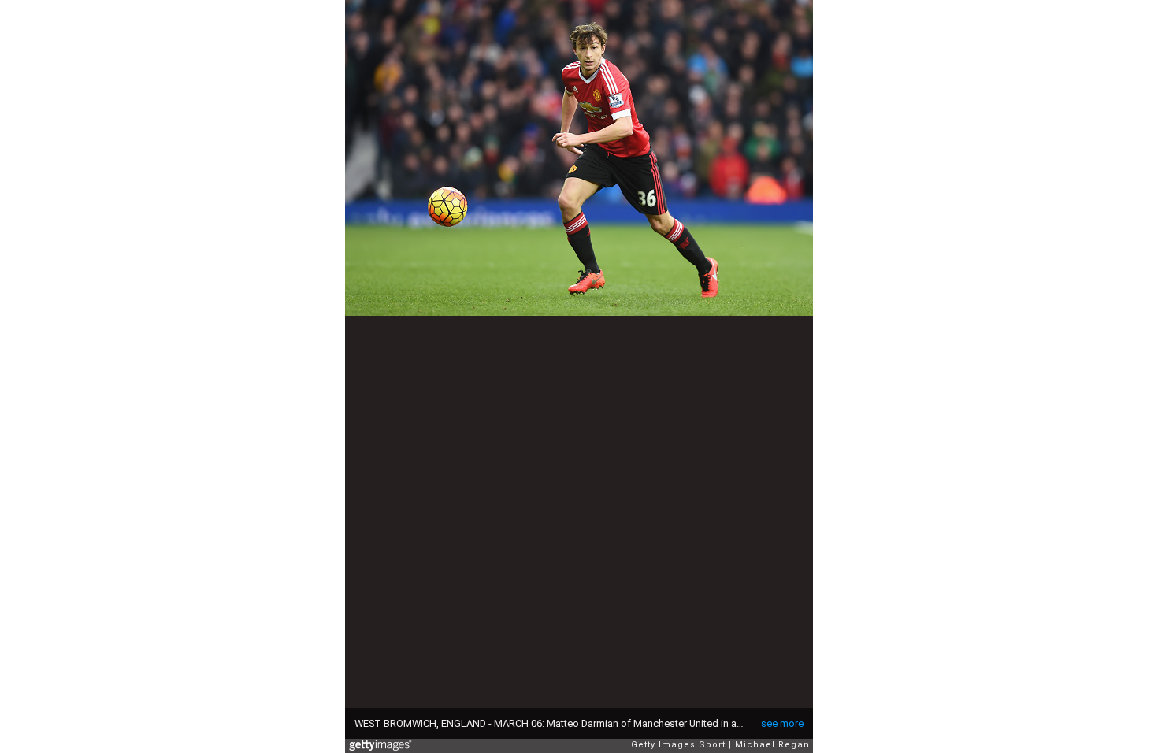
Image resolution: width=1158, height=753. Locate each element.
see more (782, 723)
